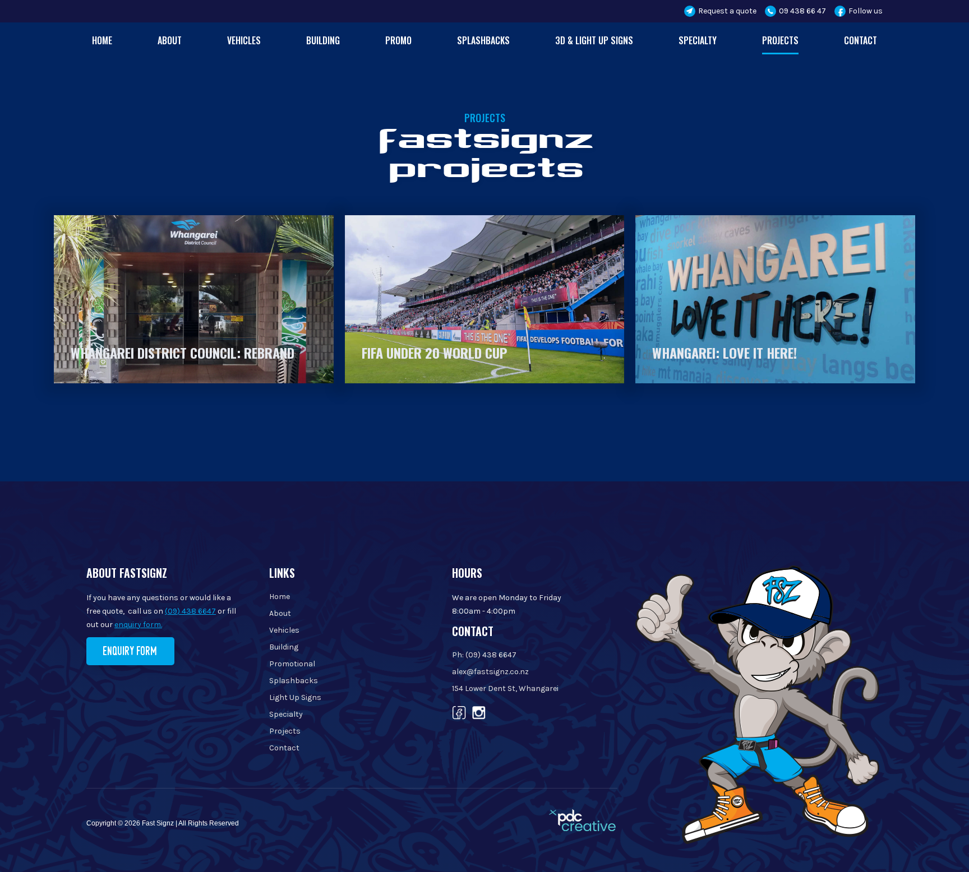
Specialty (698, 40)
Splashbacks (483, 40)
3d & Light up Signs (594, 40)
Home (102, 40)
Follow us (865, 11)
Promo (398, 40)
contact (860, 40)
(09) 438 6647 (190, 611)
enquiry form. (138, 624)
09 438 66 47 (802, 11)
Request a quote (727, 11)
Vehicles (244, 40)
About (170, 40)
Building (323, 40)
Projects (780, 40)
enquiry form (130, 650)
